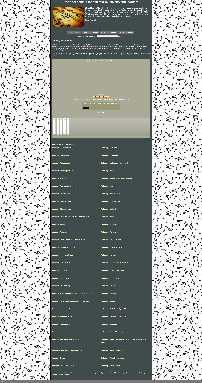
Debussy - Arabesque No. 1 (62, 171)
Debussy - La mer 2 (59, 270)
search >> (121, 36)
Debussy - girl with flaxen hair (63, 247)
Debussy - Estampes (109, 224)
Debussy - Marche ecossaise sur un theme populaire (72, 293)
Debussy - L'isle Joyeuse (62, 263)
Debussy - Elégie (58, 224)
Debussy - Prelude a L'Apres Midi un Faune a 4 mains (122, 309)
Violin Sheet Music (108, 32)
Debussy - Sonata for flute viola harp (66, 339)
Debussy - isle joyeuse (110, 255)
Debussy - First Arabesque (111, 240)
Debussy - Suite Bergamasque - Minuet (67, 350)
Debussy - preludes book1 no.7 (113, 316)
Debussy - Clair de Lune (61, 194)
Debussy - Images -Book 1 (111, 247)
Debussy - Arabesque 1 (61, 163)
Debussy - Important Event (62, 255)
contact (54, 374)
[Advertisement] (101, 79)
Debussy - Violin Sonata (110, 366)
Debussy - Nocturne (109, 301)
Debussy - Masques (109, 293)
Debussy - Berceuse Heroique (64, 186)
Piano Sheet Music (90, 32)
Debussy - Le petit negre (61, 278)
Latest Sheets (74, 32)
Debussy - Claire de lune (110, 209)
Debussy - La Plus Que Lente (112, 270)
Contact (3, 381)
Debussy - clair (107, 186)
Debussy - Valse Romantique (112, 358)
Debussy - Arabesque (109, 148)
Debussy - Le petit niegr (61, 286)
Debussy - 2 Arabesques (61, 148)
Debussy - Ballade (108, 171)
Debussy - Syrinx (58, 358)
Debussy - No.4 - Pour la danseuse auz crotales (70, 301)
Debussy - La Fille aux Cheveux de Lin (116, 263)
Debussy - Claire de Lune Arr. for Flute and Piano (71, 217)
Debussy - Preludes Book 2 (62, 316)
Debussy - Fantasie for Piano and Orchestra (69, 240)
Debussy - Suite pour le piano (113, 350)
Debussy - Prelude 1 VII (61, 309)
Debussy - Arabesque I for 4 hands (115, 163)
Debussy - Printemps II (61, 324)
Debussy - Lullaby (108, 286)
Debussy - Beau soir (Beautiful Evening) (117, 178)
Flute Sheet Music (126, 32)
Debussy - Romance (109, 324)
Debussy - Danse (108, 217)
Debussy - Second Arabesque (113, 332)
